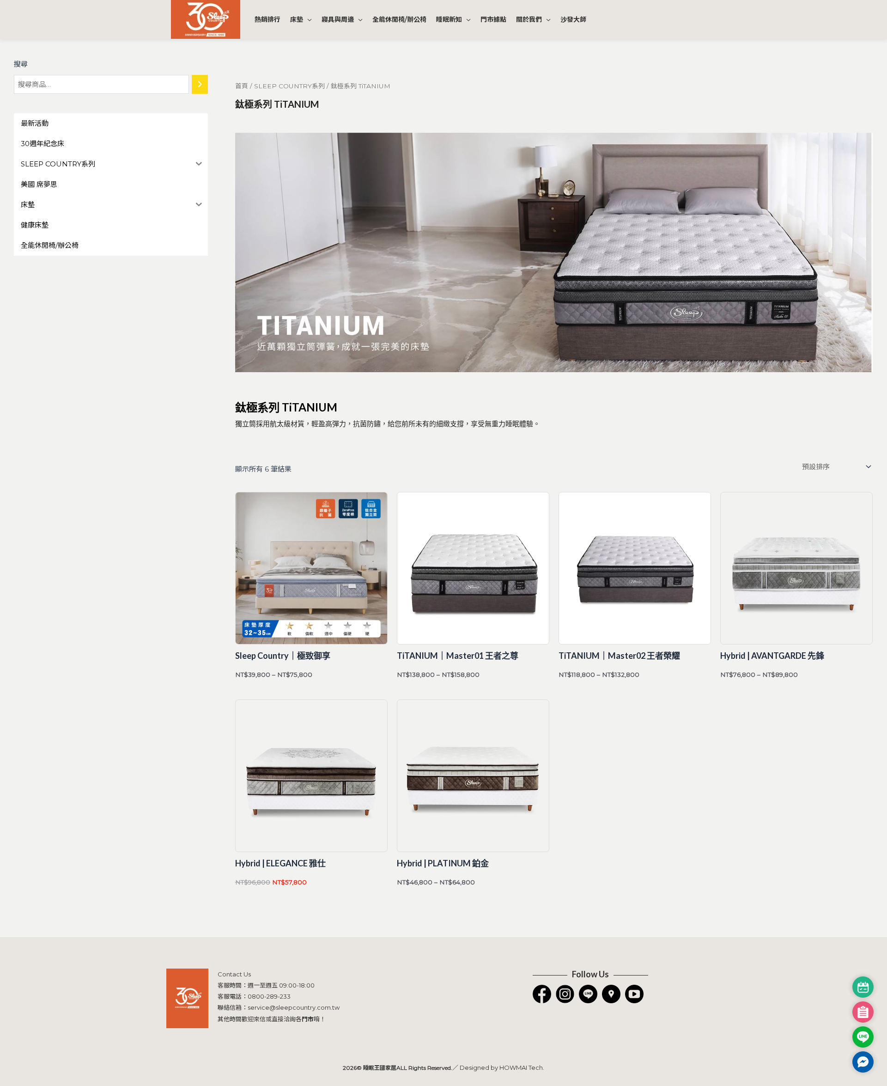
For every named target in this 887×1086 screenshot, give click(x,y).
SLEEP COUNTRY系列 (289, 86)
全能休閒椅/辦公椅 (399, 19)
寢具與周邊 (338, 19)
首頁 (241, 86)
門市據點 (493, 19)
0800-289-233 (269, 996)
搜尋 (21, 64)
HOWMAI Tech (521, 1067)
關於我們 (529, 19)
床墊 (296, 19)
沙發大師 (573, 19)
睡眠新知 (449, 19)
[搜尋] (200, 84)
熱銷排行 (267, 19)
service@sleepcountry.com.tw (294, 1007)
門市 (308, 1019)
